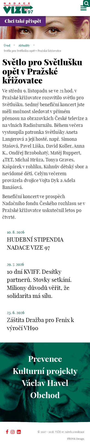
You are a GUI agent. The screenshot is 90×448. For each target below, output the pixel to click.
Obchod (45, 395)
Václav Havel (45, 383)
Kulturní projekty (45, 371)
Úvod (7, 45)
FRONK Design (75, 438)
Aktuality (24, 45)
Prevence (45, 359)
